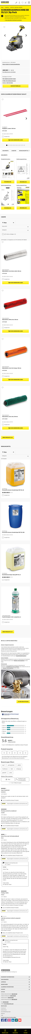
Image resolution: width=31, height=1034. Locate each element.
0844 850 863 (14, 994)
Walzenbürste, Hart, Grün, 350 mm (10, 416)
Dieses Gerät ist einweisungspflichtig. (11, 64)
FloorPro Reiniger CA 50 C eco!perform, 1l (11, 617)
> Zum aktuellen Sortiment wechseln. (13, 20)
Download (8, 181)
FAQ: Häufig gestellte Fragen (9, 78)
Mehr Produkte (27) (8, 631)
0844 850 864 (10, 997)
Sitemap (3, 1013)
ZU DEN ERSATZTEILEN (23, 701)
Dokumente (6, 150)
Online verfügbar (11, 234)
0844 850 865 (5, 1002)
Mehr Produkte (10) (8, 437)
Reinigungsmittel (23, 150)
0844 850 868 (13, 995)
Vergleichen (7, 136)
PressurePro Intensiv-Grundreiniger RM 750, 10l (13, 490)
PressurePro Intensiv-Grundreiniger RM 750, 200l (13, 532)
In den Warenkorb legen (16, 140)
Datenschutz (3, 1009)
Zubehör (14, 150)
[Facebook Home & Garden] (2, 1020)
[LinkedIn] (12, 1020)
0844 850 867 (14, 999)
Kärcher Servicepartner (19, 660)
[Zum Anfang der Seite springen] (27, 1026)
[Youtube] (19, 1020)
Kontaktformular (15, 86)
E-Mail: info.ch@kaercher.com (9, 80)
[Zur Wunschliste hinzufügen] (4, 27)
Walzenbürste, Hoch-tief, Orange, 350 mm (11, 368)
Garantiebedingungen (21, 655)
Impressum (3, 1008)
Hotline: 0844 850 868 (8, 83)
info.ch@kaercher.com (8, 1003)
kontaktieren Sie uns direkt (12, 666)
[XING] (16, 1020)
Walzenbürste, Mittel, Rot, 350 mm (10, 319)
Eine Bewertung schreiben (9, 72)
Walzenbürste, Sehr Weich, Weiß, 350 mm (11, 271)
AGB (2, 1015)
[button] (5, 35)
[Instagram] (9, 1020)
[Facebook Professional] (6, 1020)
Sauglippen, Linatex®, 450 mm (9, 128)
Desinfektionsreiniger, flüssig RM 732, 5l (11, 574)
